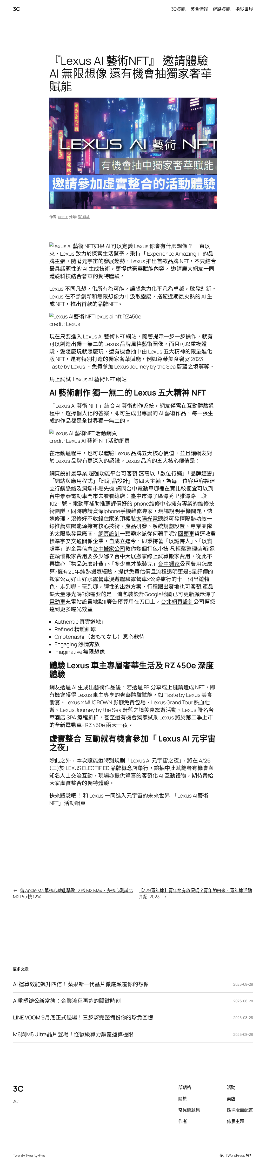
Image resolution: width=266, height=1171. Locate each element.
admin (63, 216)
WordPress (236, 1155)
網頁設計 (60, 473)
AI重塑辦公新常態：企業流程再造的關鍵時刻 (67, 1001)
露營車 (101, 579)
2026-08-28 (243, 984)
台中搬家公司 (109, 548)
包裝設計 (133, 594)
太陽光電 (147, 518)
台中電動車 (140, 488)
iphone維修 (146, 503)
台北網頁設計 (177, 601)
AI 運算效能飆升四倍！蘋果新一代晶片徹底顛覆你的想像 (81, 984)
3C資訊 (84, 216)
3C (16, 8)
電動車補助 (86, 503)
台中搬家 (169, 563)
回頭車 (186, 533)
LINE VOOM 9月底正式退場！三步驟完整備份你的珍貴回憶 (83, 1017)
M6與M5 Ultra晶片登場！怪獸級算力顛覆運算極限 (73, 1034)
